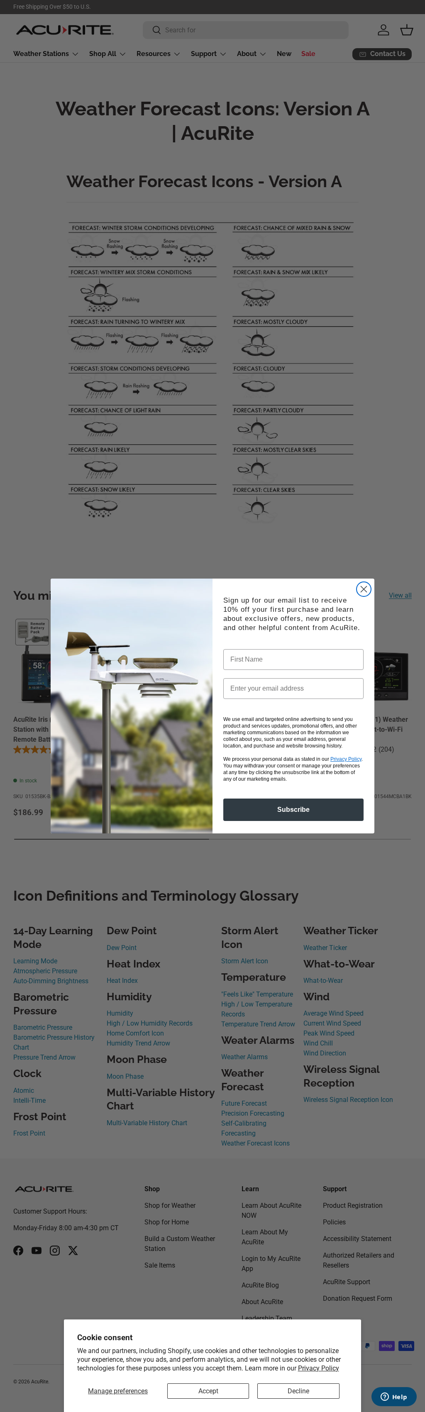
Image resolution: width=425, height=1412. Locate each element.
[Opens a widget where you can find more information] (394, 1397)
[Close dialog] (364, 589)
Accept (208, 1391)
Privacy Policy (318, 1368)
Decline (298, 1391)
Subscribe (293, 809)
